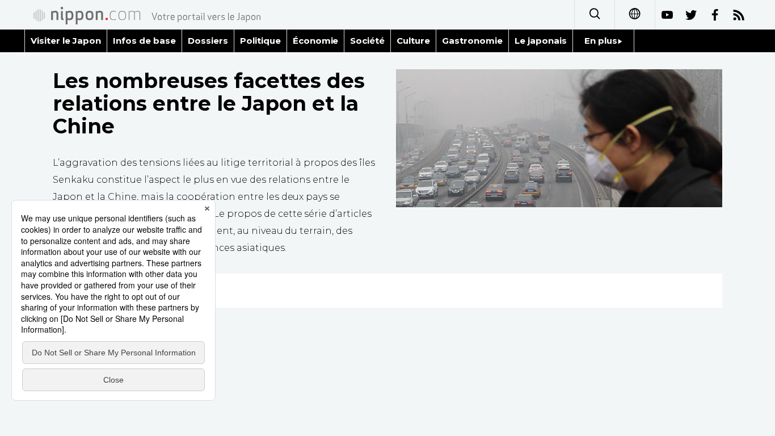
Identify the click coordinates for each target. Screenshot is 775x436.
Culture (413, 40)
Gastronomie (472, 40)
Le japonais (541, 40)
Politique (260, 40)
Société (367, 40)
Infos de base (144, 40)
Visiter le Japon (66, 40)
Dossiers (208, 40)
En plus (600, 40)
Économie (316, 40)
